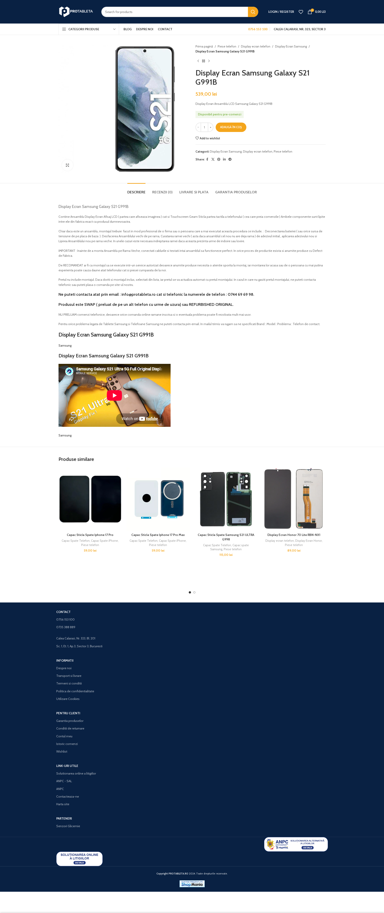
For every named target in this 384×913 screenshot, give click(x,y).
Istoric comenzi (67, 744)
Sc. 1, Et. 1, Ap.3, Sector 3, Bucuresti (79, 646)
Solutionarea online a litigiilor (76, 773)
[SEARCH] (253, 12)
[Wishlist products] (300, 11)
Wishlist (61, 751)
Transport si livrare (68, 676)
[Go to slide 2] (194, 592)
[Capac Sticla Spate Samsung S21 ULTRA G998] (226, 499)
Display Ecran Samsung (291, 46)
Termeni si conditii (69, 683)
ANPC (60, 789)
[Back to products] (203, 61)
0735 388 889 (65, 627)
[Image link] (296, 844)
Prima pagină (204, 46)
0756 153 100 (65, 619)
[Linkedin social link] (224, 159)
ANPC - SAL (64, 781)
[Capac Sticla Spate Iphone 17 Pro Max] (158, 499)
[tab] (136, 190)
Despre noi (64, 668)
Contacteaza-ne (67, 796)
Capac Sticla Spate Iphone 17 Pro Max (158, 535)
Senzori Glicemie (68, 826)
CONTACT (63, 612)
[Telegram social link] (230, 159)
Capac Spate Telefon (76, 540)
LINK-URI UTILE (67, 766)
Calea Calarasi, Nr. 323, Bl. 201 (75, 638)
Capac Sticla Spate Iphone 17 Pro (90, 535)
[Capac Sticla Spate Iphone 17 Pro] (90, 499)
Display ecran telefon (255, 46)
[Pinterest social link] (219, 159)
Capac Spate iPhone (104, 540)
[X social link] (213, 159)
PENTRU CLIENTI (68, 713)
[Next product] (209, 61)
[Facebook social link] (207, 159)
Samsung (65, 345)
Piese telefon (227, 46)
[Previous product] (198, 61)
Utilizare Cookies (68, 699)
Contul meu (64, 736)
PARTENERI (64, 818)
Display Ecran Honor (308, 540)
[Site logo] (77, 11)
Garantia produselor (69, 721)
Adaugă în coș (231, 127)
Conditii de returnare (70, 728)
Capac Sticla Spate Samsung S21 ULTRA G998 (226, 537)
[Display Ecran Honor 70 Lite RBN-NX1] (294, 499)
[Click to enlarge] (67, 165)
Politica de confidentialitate (75, 691)
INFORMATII (65, 660)
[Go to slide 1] (190, 592)
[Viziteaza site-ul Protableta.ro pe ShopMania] (192, 883)
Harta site (62, 804)
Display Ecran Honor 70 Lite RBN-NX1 (293, 535)
